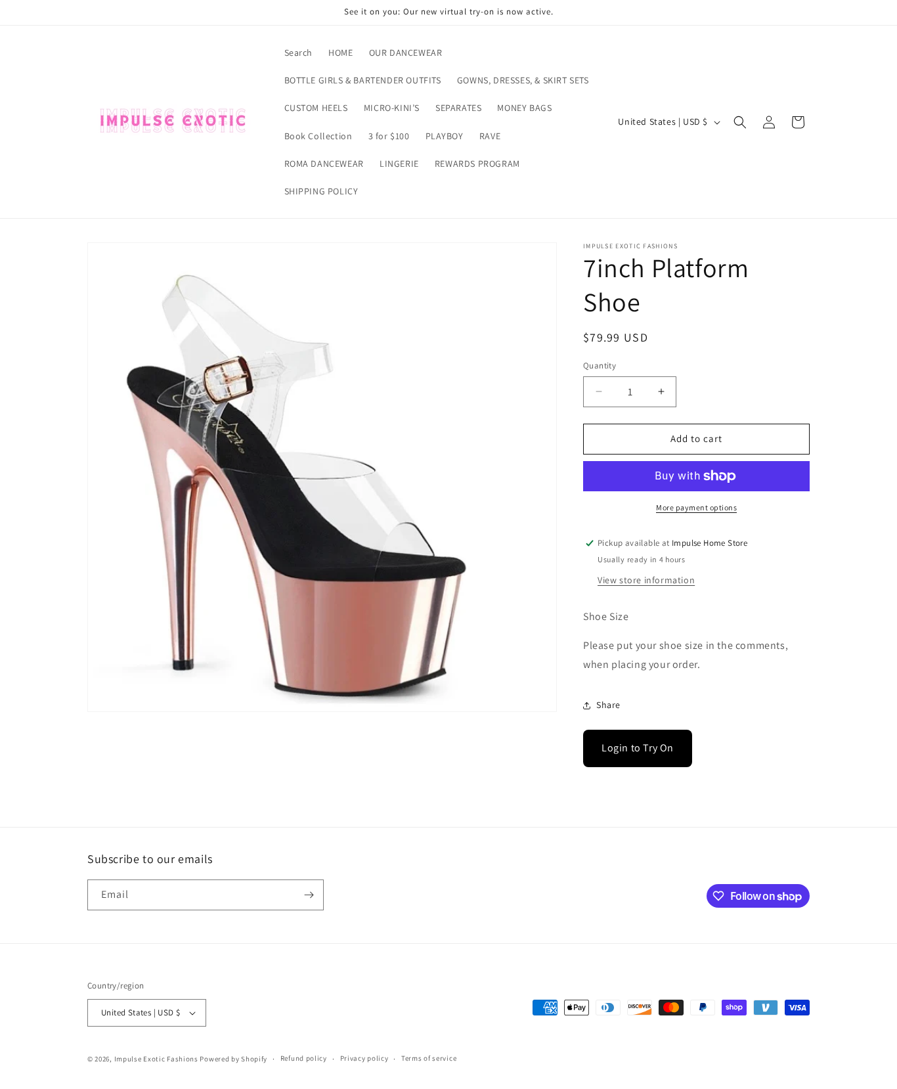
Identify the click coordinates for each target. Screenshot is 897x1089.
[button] (740, 122)
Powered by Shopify (233, 1058)
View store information (646, 580)
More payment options (696, 507)
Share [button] (608, 705)
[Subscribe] (308, 894)
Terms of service (428, 1058)
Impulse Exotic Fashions (156, 1058)
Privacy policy (364, 1058)
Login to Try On (638, 748)
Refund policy (303, 1058)
